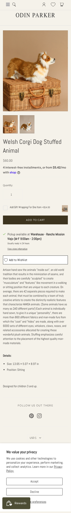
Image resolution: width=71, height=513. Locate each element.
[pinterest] (31, 415)
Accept (34, 481)
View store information (17, 248)
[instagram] (39, 415)
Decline (34, 492)
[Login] (44, 4)
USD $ (33, 438)
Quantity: (8, 185)
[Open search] (14, 4)
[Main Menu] (8, 4)
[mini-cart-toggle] (62, 4)
